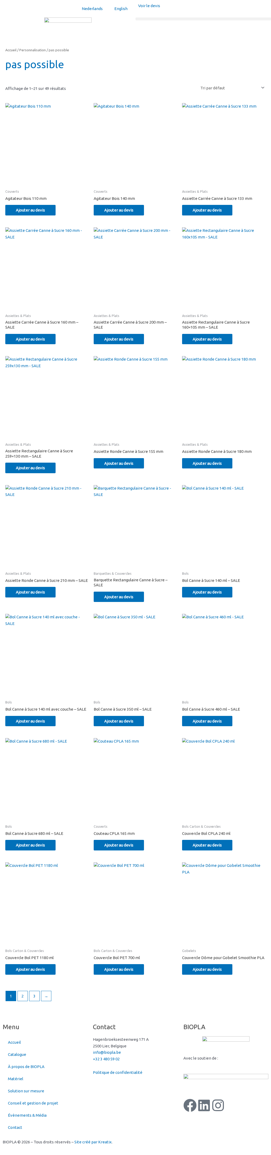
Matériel (15, 1078)
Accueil (10, 50)
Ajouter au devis (30, 210)
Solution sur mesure (26, 1091)
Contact (15, 1127)
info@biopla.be (107, 1052)
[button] (203, 18)
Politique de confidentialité (117, 1072)
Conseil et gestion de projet (33, 1103)
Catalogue (17, 1054)
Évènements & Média (27, 1115)
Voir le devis (149, 5)
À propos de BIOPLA (26, 1066)
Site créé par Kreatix (93, 1142)
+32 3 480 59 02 (106, 1059)
